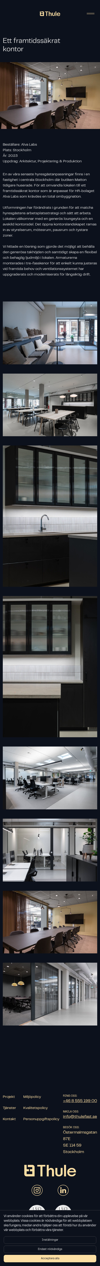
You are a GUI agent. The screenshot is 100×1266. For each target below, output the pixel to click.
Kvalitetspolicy (35, 1108)
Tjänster (9, 1108)
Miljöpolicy (32, 1097)
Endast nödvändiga (50, 1249)
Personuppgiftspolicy (41, 1119)
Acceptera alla (50, 1258)
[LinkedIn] (63, 1190)
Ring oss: (70, 1096)
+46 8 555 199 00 (80, 1101)
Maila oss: (71, 1112)
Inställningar (50, 1240)
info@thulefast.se (80, 1117)
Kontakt (9, 1119)
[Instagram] (37, 1190)
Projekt (9, 1097)
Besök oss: (71, 1127)
